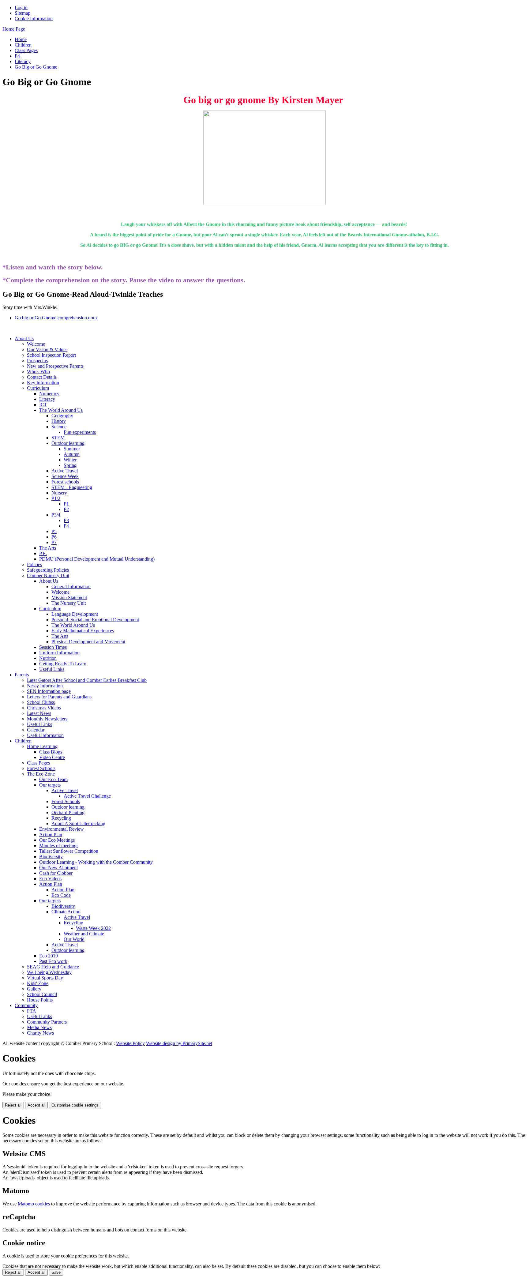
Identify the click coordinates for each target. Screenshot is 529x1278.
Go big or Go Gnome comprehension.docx (56, 317)
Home (21, 39)
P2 (66, 509)
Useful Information (45, 735)
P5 (54, 531)
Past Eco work (53, 961)
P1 (66, 503)
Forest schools (65, 481)
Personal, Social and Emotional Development (95, 619)
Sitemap (22, 13)
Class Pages (26, 50)
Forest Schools (41, 768)
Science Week (65, 476)
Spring (70, 465)
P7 (54, 542)
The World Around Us (61, 410)
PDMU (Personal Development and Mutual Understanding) (97, 559)
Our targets (50, 784)
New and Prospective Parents (55, 366)
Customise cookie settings (75, 1105)
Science (58, 426)
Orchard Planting (67, 812)
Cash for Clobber (56, 873)
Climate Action (66, 911)
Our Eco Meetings (57, 840)
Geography (62, 415)
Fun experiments (80, 432)
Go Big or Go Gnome (36, 67)
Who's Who (38, 371)
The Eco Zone (41, 773)
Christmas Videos (44, 707)
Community (26, 1005)
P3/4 (55, 514)
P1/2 (55, 498)
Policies (34, 564)
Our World (74, 939)
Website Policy (130, 1043)
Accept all (36, 1105)
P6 (54, 536)
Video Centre (52, 757)
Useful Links (51, 669)
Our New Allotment (58, 867)
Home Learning (42, 746)
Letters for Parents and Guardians (59, 696)
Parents (22, 674)
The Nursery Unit (68, 603)
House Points (40, 999)
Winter (70, 459)
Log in (21, 7)
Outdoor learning (67, 443)
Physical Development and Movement (88, 641)
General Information (71, 586)
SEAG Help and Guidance (53, 966)
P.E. (43, 553)
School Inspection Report (51, 355)
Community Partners (47, 1021)
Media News (39, 1027)
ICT (43, 404)
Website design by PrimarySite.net (179, 1043)
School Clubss (41, 702)
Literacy (23, 61)
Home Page (13, 29)
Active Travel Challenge (87, 796)
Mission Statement (69, 597)
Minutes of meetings (58, 845)
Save (56, 1272)
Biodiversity (51, 856)
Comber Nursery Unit (48, 575)
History (58, 421)
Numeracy (49, 393)
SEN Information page (49, 691)
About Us (24, 338)
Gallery (34, 988)
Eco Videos (50, 878)
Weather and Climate (84, 933)
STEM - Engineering (71, 487)
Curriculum (38, 388)
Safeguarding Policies (48, 570)
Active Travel (64, 470)
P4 (17, 55)
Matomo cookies (34, 1203)
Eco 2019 (48, 955)
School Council (42, 994)
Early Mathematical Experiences (82, 630)
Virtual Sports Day (45, 977)
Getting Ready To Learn (62, 663)
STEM (58, 437)
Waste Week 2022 (93, 928)
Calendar (35, 729)
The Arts (47, 548)
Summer (72, 448)
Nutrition (48, 658)
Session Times (53, 647)
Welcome (36, 344)
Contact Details (42, 377)
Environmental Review (61, 829)
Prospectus (37, 360)
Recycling (61, 818)
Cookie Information (34, 18)
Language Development (74, 614)
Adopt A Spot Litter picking (78, 823)
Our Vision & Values (47, 349)
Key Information (43, 382)
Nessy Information (45, 685)
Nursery (59, 492)
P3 (66, 520)
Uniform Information (59, 652)
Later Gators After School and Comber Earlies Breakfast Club (87, 680)
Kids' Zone (37, 983)
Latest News (39, 713)
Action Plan (50, 834)
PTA (31, 1010)
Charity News (40, 1033)
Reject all (13, 1105)
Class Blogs (50, 751)
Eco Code (61, 895)
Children (23, 44)
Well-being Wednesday (49, 972)
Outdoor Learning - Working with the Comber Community (96, 862)
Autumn (72, 454)
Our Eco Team (53, 779)
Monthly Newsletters (47, 718)
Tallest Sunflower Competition (68, 851)
